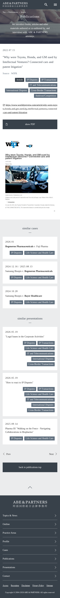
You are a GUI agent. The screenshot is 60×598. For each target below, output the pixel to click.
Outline (6, 524)
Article (23, 12)
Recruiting (15, 585)
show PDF (30, 124)
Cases (5, 550)
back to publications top (30, 467)
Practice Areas (9, 533)
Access (5, 585)
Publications (13, 12)
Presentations (9, 567)
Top (4, 12)
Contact (6, 576)
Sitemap (49, 585)
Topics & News (10, 515)
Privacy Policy (38, 585)
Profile (6, 541)
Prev (8, 454)
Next (51, 454)
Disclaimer (26, 585)
